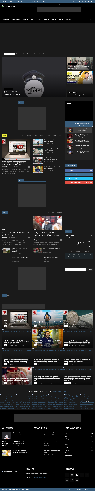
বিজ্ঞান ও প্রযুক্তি (67, 383)
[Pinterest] (82, 1)
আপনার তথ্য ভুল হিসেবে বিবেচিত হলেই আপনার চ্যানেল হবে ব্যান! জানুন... (14, 163)
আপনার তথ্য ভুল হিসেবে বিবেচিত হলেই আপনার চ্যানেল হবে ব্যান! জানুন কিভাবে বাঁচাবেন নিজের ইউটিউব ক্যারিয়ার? (15, 322)
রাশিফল (41, 135)
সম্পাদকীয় (5, 19)
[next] (90, 54)
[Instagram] (73, 1)
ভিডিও (60, 19)
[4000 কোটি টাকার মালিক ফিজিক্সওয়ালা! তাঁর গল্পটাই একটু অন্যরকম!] (38, 169)
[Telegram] (85, 1)
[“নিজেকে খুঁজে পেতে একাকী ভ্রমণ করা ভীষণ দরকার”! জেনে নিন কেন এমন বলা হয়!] (38, 142)
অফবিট (52, 19)
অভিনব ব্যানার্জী (4, 166)
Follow (89, 174)
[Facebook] (70, 1)
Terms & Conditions (76, 489)
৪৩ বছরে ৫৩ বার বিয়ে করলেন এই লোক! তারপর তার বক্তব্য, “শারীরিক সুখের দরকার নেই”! (46, 235)
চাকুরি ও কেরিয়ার (29, 135)
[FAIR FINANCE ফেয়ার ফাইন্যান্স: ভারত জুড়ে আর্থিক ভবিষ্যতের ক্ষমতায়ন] (80, 63)
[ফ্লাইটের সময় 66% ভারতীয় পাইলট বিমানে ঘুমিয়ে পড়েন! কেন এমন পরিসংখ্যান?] (38, 160)
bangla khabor (8, 94)
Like (91, 170)
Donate (38, 1)
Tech (22, 1)
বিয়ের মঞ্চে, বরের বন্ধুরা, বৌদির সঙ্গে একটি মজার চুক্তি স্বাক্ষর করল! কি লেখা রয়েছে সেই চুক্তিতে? (16, 380)
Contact (44, 1)
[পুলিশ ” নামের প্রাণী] (6, 435)
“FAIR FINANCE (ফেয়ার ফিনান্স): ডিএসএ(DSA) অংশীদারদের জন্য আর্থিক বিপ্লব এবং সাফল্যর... (20, 452)
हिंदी (18, 1)
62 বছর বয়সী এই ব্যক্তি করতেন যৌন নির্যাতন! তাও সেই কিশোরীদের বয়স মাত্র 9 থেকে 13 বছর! (47, 361)
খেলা (39, 19)
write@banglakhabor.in (39, 477)
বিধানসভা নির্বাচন (15, 19)
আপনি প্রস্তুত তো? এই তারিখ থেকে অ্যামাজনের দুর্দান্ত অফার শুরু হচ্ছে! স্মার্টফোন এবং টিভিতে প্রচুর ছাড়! (47, 379)
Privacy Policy (66, 489)
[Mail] (79, 1)
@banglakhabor (58, 392)
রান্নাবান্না (48, 135)
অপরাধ (36, 135)
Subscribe (89, 182)
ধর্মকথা (60, 135)
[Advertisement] (59, 9)
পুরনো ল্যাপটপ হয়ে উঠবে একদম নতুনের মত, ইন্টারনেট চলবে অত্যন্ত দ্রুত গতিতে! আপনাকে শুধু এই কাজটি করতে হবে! (77, 379)
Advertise (32, 1)
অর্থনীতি (32, 19)
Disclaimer (86, 489)
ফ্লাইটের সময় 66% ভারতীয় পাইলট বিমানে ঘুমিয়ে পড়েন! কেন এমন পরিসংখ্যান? (16, 342)
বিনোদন (45, 19)
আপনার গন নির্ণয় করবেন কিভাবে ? (50, 433)
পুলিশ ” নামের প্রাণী (16, 433)
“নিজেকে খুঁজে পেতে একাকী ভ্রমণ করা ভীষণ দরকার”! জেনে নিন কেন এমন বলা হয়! (47, 323)
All (22, 135)
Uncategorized (8, 89)
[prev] (87, 54)
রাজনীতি (24, 19)
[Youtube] (91, 1)
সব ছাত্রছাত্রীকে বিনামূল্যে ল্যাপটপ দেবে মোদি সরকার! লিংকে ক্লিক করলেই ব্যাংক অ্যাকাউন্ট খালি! (77, 342)
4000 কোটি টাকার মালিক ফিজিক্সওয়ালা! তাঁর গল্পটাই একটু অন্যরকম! (15, 234)
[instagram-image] (7, 401)
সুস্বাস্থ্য (54, 135)
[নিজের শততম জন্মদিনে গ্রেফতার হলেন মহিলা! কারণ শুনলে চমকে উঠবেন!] (6, 259)
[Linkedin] (76, 1)
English (26, 1)
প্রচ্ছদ (53, 212)
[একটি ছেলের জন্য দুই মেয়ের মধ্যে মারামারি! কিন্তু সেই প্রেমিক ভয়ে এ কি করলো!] (37, 250)
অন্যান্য (70, 75)
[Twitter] (88, 1)
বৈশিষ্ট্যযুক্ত (59, 212)
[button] (91, 19)
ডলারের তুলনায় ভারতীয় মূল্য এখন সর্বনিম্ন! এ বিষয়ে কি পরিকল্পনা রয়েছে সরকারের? (35, 54)
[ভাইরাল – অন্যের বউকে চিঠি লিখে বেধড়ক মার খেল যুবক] (37, 259)
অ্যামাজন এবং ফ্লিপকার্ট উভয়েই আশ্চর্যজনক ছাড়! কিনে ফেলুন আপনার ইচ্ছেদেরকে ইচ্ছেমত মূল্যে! (16, 361)
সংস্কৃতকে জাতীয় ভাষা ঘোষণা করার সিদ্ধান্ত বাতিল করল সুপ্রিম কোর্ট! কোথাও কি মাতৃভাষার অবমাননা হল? (20, 250)
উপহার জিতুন (68, 19)
